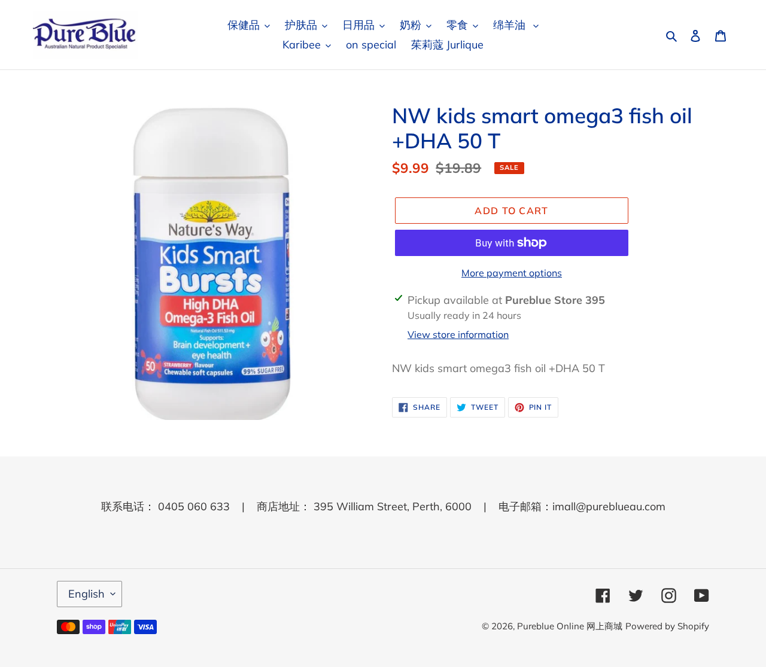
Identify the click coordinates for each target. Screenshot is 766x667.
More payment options (511, 273)
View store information (458, 334)
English (86, 594)
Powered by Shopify (667, 626)
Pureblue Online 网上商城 (569, 626)
